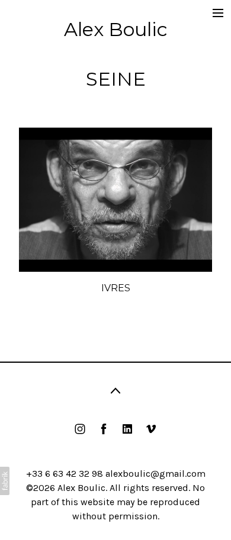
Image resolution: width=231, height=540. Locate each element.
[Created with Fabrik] (4, 481)
